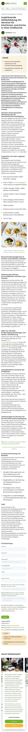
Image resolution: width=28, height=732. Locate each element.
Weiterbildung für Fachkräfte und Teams (14, 643)
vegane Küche (16, 152)
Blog (7, 8)
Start (2, 8)
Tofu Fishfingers (19, 182)
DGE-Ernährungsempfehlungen (9, 341)
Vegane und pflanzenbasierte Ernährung (13, 637)
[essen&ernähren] (8, 3)
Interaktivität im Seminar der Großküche (14, 69)
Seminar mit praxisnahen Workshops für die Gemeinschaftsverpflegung (13, 63)
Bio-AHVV (5, 348)
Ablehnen (14, 725)
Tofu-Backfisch (21, 252)
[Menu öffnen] (25, 3)
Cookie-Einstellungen (14, 717)
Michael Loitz (5, 447)
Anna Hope (13, 447)
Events (6, 633)
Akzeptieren (14, 721)
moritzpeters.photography (12, 625)
